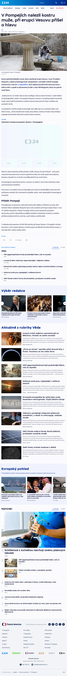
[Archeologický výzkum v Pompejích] (33, 52)
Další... (43, 8)
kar (2, 30)
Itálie (26, 240)
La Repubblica (23, 84)
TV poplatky (27, 634)
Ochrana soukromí (24, 672)
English (15, 672)
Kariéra (47, 640)
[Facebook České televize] (53, 624)
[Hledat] (56, 3)
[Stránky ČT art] (52, 653)
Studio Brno (48, 634)
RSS (64, 672)
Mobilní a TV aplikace (51, 644)
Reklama (4, 634)
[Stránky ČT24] (5, 653)
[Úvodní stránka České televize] (12, 624)
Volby (24, 8)
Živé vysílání (48, 630)
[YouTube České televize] (56, 624)
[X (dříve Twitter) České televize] (60, 624)
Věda (4, 240)
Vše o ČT (25, 647)
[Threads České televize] (63, 624)
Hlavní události (8, 8)
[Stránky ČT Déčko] (41, 653)
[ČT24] (5, 3)
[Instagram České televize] (49, 624)
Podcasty (47, 637)
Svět (37, 8)
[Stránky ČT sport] (17, 653)
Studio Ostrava (27, 637)
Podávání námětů (28, 644)
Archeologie (18, 240)
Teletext (4, 637)
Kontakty (47, 647)
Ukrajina (17, 8)
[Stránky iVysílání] (29, 653)
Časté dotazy (6, 647)
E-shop (4, 644)
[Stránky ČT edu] (62, 653)
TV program (5, 630)
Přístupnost (34, 672)
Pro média (26, 630)
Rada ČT (4, 640)
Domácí (31, 8)
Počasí (25, 640)
